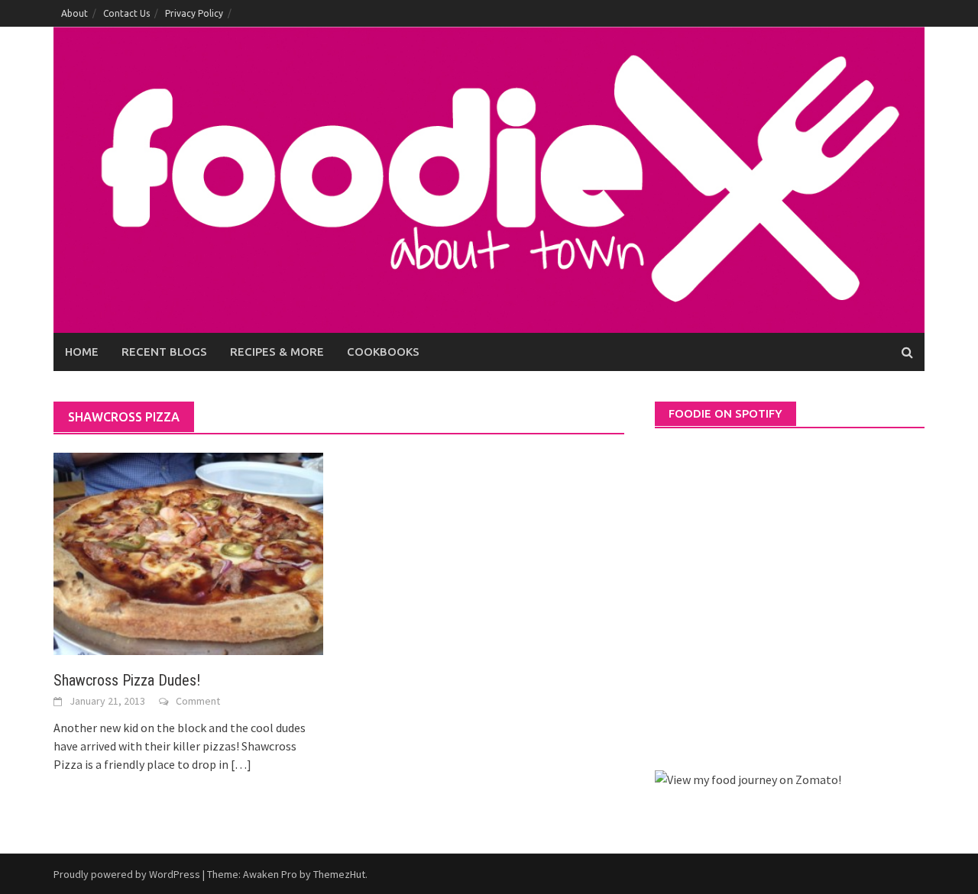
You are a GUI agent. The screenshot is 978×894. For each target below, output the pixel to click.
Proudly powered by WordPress (126, 874)
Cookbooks (383, 351)
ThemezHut (339, 874)
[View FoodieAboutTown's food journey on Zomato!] (748, 778)
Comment (198, 701)
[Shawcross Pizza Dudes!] (188, 552)
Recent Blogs (164, 351)
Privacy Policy (194, 13)
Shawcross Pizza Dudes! (126, 680)
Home (82, 351)
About (74, 13)
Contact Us (126, 13)
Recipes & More (277, 351)
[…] (239, 764)
